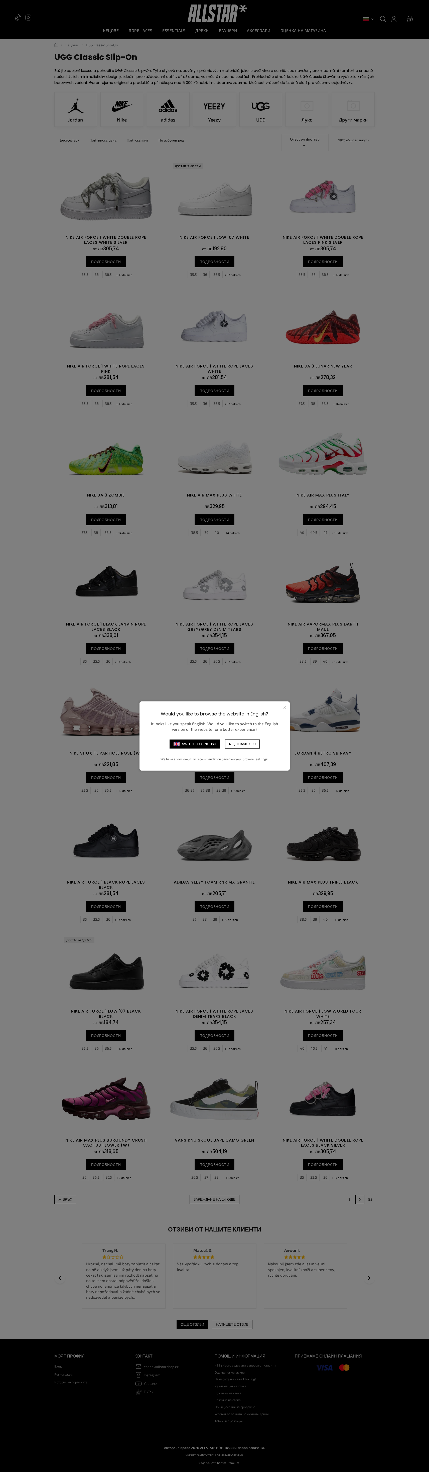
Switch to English (199, 744)
